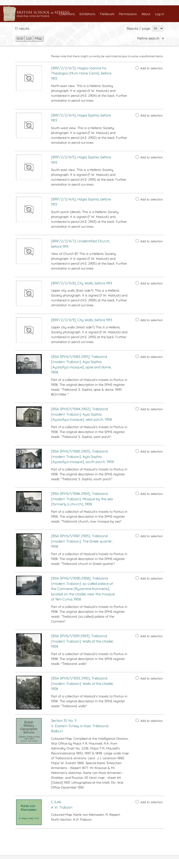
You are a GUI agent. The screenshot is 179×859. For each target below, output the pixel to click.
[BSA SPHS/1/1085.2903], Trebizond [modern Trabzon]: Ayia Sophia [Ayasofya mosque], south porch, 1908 (82, 456)
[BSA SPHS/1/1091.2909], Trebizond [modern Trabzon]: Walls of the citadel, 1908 (82, 641)
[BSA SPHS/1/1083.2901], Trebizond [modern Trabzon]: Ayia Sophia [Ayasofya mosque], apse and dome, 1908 (81, 364)
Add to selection (151, 68)
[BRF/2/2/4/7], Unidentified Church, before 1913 (80, 244)
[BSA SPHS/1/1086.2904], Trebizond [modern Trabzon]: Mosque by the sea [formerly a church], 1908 (82, 498)
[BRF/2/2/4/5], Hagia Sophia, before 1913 (81, 160)
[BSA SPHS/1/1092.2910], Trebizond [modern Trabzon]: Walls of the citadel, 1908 (82, 683)
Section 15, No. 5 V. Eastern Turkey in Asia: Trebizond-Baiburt (80, 725)
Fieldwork (107, 14)
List (29, 38)
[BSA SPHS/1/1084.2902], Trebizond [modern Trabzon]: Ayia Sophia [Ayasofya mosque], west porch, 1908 (81, 414)
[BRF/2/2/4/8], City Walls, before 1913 (81, 283)
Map (38, 38)
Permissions (128, 14)
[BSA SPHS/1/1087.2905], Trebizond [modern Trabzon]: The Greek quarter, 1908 (82, 541)
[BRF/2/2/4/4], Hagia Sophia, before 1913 (81, 118)
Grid (20, 38)
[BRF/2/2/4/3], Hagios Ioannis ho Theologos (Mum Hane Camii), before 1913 (81, 73)
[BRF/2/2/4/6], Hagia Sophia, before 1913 (81, 202)
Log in (159, 14)
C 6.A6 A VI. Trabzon (61, 804)
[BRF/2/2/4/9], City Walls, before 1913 (81, 320)
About (145, 14)
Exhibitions (87, 14)
